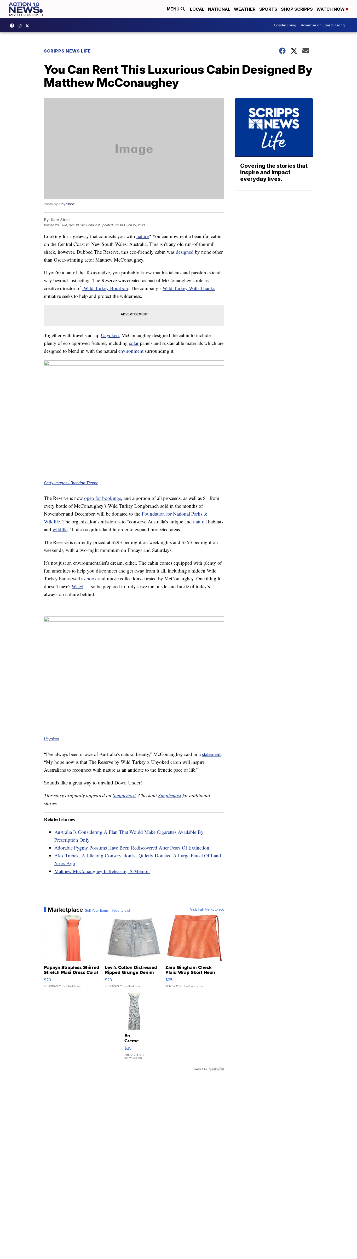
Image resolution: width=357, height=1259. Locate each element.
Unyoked (110, 335)
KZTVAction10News (13, 26)
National (219, 9)
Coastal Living (285, 25)
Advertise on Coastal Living (323, 25)
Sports (268, 9)
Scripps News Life (67, 51)
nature (142, 236)
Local (197, 9)
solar (134, 343)
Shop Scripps (297, 9)
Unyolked (66, 204)
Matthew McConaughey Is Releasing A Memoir (102, 871)
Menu (174, 9)
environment (130, 351)
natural (200, 521)
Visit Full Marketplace (207, 909)
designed (185, 252)
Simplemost (124, 795)
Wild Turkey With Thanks (189, 288)
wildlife (60, 529)
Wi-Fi (77, 586)
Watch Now (331, 9)
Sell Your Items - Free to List (107, 911)
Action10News (28, 26)
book (92, 578)
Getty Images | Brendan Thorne (71, 483)
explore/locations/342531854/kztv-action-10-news (21, 26)
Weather (245, 9)
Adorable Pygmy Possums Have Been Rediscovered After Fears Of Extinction (131, 847)
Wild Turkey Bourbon (105, 288)
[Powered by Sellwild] (216, 1069)
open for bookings (102, 498)
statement (211, 754)
